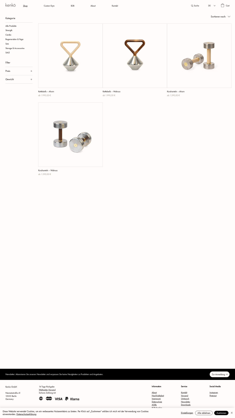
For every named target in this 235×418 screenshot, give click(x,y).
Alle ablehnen (203, 413)
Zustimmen (221, 413)
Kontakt (184, 392)
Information (156, 386)
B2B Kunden (157, 407)
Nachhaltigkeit (158, 395)
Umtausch (185, 398)
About (154, 392)
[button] (222, 5)
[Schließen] (231, 413)
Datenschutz (157, 401)
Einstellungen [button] (187, 412)
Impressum (156, 398)
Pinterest (213, 395)
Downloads (186, 404)
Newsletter (185, 401)
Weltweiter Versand (47, 389)
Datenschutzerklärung (26, 414)
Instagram (214, 392)
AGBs (154, 404)
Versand (184, 395)
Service (184, 386)
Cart (227, 5)
